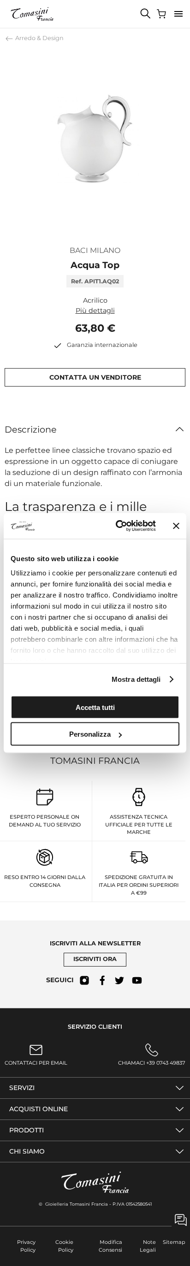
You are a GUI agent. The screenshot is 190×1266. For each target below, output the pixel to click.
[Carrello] (162, 14)
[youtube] (137, 980)
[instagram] (84, 980)
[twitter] (119, 980)
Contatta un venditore (95, 377)
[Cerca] (146, 14)
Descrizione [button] (31, 429)
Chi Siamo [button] (27, 1151)
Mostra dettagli (136, 679)
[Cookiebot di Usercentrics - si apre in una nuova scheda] (117, 526)
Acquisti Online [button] (38, 1109)
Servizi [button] (22, 1087)
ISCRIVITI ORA (95, 958)
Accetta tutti (95, 707)
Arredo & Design (39, 38)
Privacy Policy (26, 1246)
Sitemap (174, 1242)
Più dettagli (95, 310)
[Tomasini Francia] (32, 14)
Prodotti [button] (26, 1130)
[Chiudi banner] (176, 525)
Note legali (148, 1246)
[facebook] (102, 980)
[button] (178, 14)
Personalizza (90, 734)
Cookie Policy (64, 1246)
